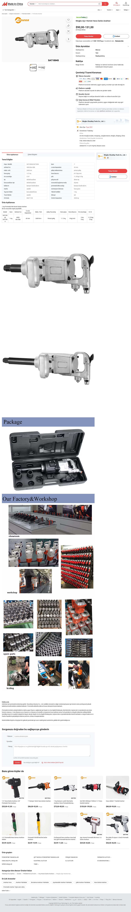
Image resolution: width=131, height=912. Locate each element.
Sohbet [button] (117, 36)
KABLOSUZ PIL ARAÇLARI (10, 861)
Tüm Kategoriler (9, 10)
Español (25, 899)
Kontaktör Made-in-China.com (77, 897)
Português (32, 899)
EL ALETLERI (69, 861)
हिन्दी (90, 899)
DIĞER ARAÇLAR (7, 864)
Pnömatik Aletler (26, 13)
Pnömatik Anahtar (37, 13)
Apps (117, 10)
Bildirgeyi (42, 897)
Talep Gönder (88, 36)
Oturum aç (126, 5)
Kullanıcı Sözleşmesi (51, 897)
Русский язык (47, 899)
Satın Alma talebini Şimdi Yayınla (52, 762)
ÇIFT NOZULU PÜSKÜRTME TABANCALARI (46, 857)
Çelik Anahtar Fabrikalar (83, 882)
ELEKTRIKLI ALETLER (40, 861)
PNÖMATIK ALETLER (103, 857)
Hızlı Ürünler (90, 897)
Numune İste (119, 41)
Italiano (55, 899)
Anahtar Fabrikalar (21, 882)
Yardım (109, 10)
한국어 (80, 899)
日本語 (85, 899)
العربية (74, 899)
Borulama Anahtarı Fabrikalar (40, 882)
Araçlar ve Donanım (14, 13)
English (19, 899)
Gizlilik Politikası (63, 897)
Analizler (97, 897)
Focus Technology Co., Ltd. (65, 903)
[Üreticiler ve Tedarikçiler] (12, 4)
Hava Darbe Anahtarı (100, 882)
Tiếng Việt (108, 899)
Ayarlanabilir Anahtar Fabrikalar (62, 882)
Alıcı (99, 10)
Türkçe (101, 899)
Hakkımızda (34, 897)
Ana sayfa (4, 13)
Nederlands (68, 899)
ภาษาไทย (95, 899)
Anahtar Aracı (7, 882)
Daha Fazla (5, 890)
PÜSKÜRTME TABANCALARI (10, 857)
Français (39, 899)
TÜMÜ (35, 864)
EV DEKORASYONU (103, 861)
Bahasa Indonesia (117, 899)
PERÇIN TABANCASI (72, 857)
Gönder (17, 762)
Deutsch (61, 899)
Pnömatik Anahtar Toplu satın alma (14, 887)
